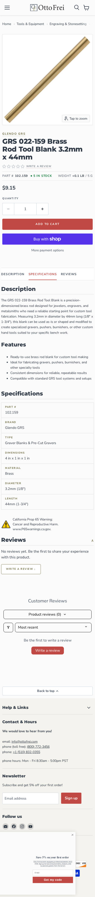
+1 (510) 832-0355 (26, 752)
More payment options (47, 250)
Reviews (69, 274)
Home (6, 24)
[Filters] (8, 627)
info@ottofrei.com (25, 741)
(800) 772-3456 (38, 746)
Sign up (71, 798)
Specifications (43, 274)
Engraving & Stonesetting (68, 24)
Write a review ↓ (21, 569)
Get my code (70, 879)
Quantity (10, 198)
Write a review (47, 650)
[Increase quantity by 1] (42, 209)
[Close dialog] (90, 835)
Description (12, 274)
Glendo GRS (14, 134)
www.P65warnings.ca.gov (31, 529)
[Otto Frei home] (47, 7)
